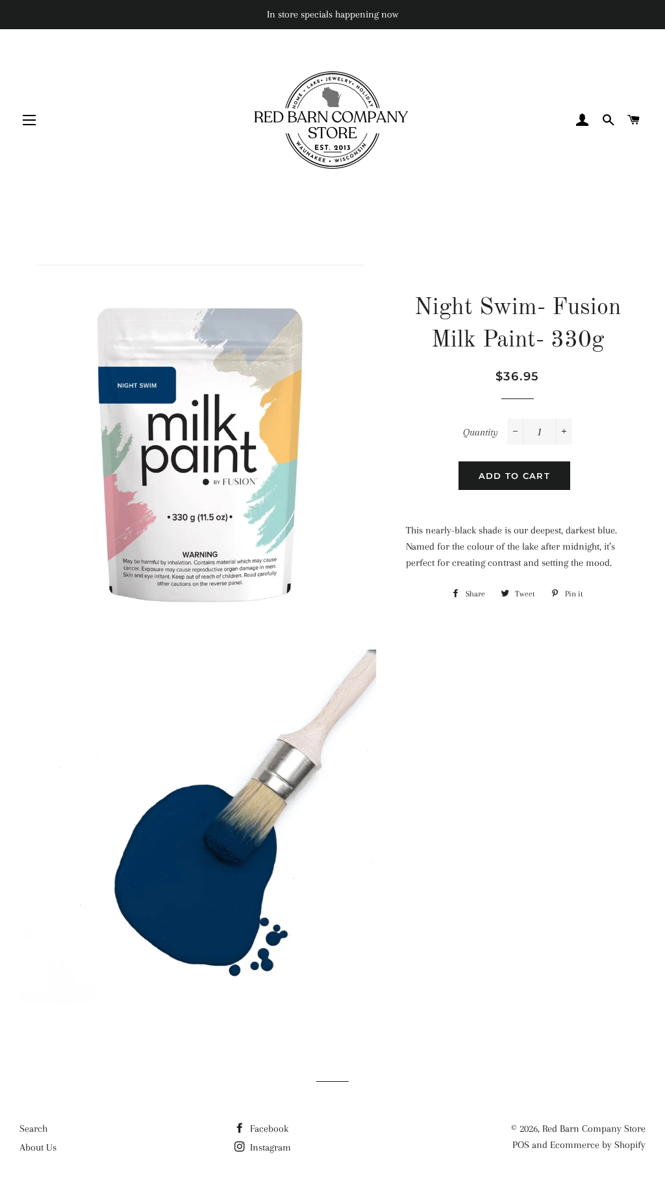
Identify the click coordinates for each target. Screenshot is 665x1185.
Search (33, 1128)
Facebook (267, 1128)
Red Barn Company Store (594, 1128)
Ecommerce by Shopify (598, 1145)
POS (520, 1145)
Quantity (480, 432)
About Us (37, 1147)
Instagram (269, 1147)
